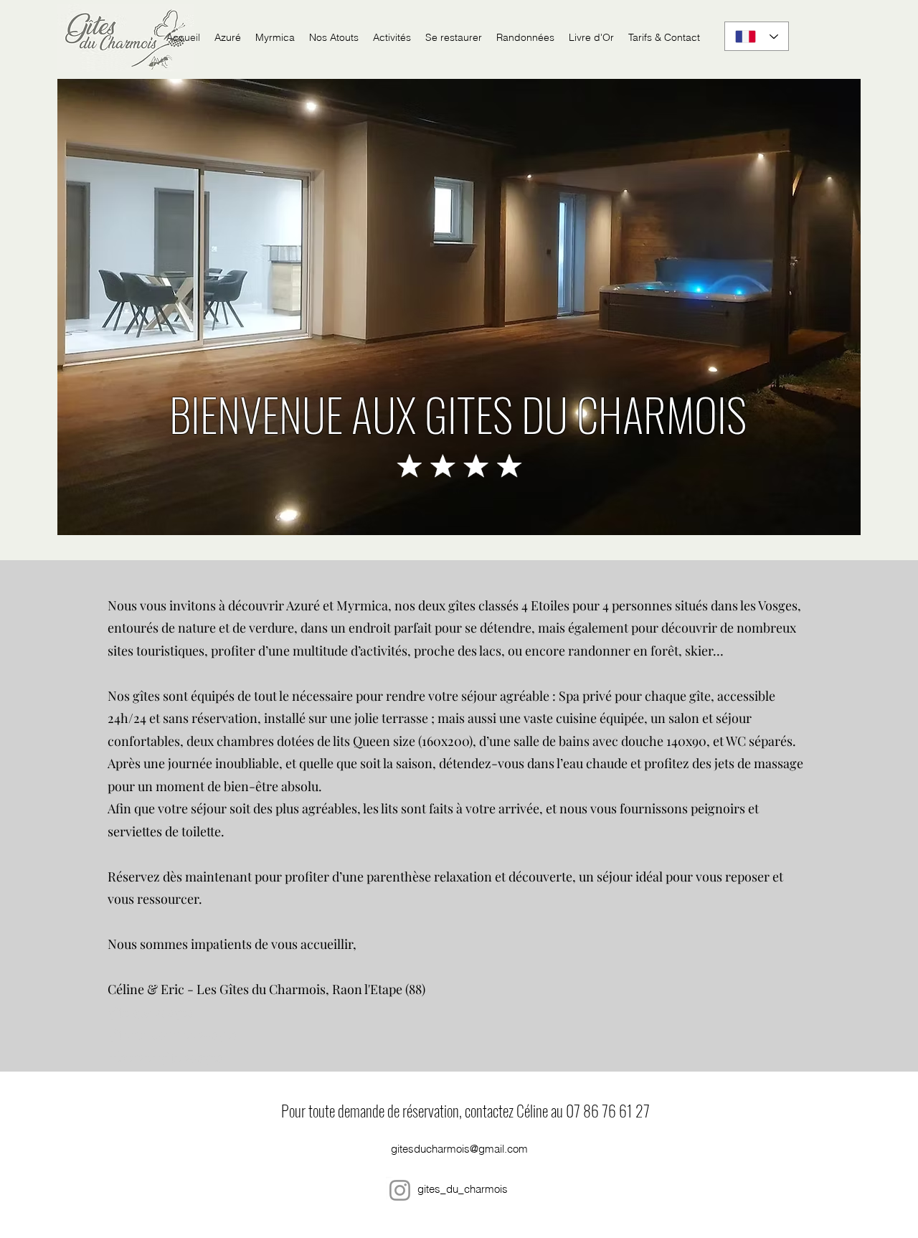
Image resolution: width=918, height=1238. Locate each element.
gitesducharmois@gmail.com (459, 1149)
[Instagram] (400, 1190)
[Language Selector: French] (756, 36)
